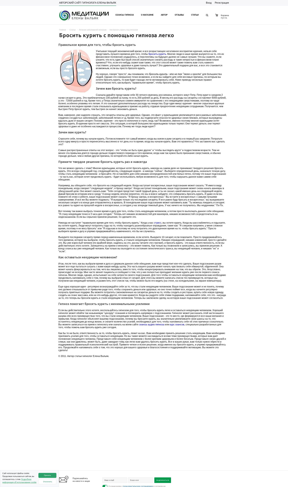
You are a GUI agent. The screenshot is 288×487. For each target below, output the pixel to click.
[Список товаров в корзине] (222, 17)
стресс (157, 222)
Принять (47, 475)
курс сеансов (177, 324)
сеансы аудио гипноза (151, 324)
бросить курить (157, 54)
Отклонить (47, 482)
